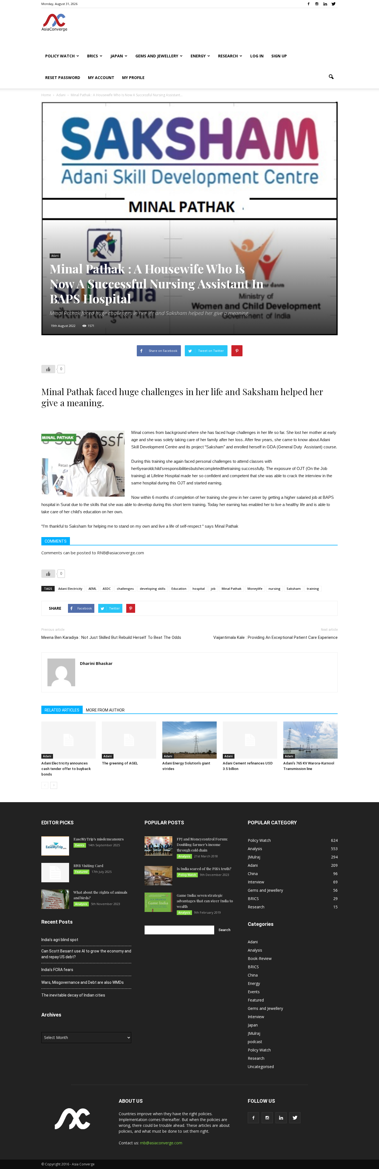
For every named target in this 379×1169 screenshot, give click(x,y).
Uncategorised (261, 1066)
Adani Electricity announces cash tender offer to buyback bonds (66, 768)
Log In (257, 56)
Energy (198, 56)
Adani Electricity (70, 588)
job (213, 588)
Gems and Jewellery (156, 56)
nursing (275, 588)
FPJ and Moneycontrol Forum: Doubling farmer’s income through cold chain (202, 844)
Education (178, 588)
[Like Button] (48, 369)
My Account (101, 77)
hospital (199, 588)
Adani (55, 256)
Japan (116, 56)
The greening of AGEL (120, 763)
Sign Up (279, 56)
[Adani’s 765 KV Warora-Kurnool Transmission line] (310, 740)
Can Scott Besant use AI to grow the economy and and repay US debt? (86, 954)
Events (79, 845)
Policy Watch (60, 56)
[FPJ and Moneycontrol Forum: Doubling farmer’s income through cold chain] (158, 846)
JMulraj (254, 857)
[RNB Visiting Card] (55, 872)
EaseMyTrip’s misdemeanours (99, 839)
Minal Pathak (231, 588)
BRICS (92, 56)
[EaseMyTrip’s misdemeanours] (55, 846)
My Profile (133, 77)
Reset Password (62, 77)
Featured (81, 872)
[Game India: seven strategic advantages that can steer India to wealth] (158, 902)
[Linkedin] (325, 4)
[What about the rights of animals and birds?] (55, 899)
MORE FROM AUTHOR (105, 710)
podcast (255, 1041)
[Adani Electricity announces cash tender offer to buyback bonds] (68, 740)
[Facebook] (308, 4)
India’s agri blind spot (59, 939)
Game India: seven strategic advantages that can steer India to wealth (205, 901)
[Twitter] (333, 4)
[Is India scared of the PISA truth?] (158, 875)
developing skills (152, 588)
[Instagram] (317, 4)
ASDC (107, 588)
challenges (125, 588)
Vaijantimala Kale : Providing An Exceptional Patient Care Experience (275, 637)
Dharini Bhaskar (96, 663)
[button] (331, 77)
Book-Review (260, 958)
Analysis (81, 904)
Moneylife (254, 588)
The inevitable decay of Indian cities (73, 995)
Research (228, 56)
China (253, 873)
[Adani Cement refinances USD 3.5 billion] (250, 740)
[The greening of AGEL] (129, 740)
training (313, 588)
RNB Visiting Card (88, 865)
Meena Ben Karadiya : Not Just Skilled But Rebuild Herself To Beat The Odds (111, 637)
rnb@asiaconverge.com (161, 1142)
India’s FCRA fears (57, 969)
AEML (93, 588)
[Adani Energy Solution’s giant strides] (189, 740)
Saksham (294, 588)
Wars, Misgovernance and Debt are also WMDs (82, 982)
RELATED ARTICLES (62, 710)
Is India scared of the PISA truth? (204, 868)
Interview (256, 882)
